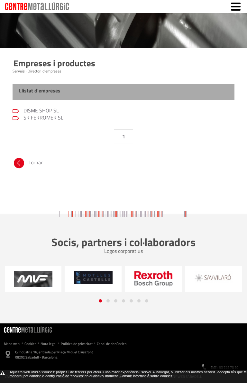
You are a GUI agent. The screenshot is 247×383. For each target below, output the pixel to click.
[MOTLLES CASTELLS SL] (93, 277)
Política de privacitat (77, 343)
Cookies (30, 343)
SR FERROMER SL (42, 117)
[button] (100, 301)
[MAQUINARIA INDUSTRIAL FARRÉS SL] (33, 279)
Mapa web (12, 343)
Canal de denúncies (111, 343)
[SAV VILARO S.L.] (213, 277)
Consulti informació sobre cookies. (146, 376)
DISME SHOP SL (40, 110)
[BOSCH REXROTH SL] (153, 278)
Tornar (36, 162)
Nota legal (49, 343)
